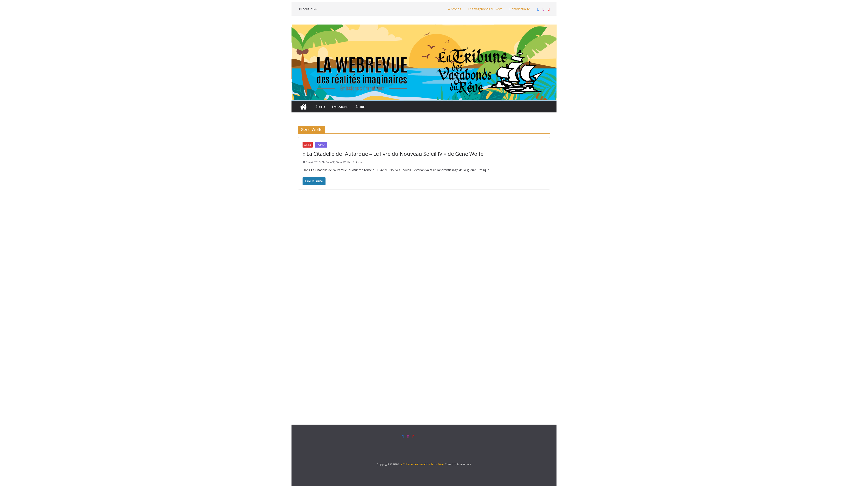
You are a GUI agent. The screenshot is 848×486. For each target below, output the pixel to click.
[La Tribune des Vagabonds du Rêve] (303, 106)
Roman (321, 144)
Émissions (340, 107)
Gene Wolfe (343, 162)
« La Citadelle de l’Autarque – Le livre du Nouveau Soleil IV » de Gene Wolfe (393, 153)
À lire (360, 107)
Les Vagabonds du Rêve (485, 9)
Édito (320, 107)
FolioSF (330, 162)
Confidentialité (519, 9)
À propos (454, 9)
